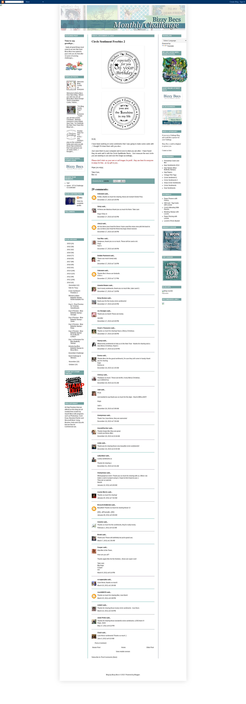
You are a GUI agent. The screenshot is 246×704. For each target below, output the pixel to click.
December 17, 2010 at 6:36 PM (108, 232)
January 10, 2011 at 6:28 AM (107, 485)
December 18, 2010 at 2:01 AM (108, 383)
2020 (69, 253)
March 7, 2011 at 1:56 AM (106, 540)
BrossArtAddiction (104, 505)
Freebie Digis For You (80, 133)
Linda (99, 443)
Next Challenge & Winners (75, 357)
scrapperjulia (102, 579)
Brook (99, 535)
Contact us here (166, 150)
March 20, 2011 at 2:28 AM (106, 585)
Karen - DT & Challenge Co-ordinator (75, 186)
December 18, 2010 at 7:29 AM (108, 421)
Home (123, 647)
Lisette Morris (102, 492)
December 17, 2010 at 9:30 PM (108, 321)
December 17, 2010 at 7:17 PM (108, 278)
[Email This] (114, 181)
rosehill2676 (101, 592)
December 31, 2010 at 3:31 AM (108, 466)
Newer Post (96, 647)
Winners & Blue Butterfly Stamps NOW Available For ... (76, 298)
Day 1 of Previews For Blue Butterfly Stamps (76, 341)
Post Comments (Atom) (109, 657)
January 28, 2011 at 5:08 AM (107, 515)
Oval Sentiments (169, 188)
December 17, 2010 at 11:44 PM (108, 349)
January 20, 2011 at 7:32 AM (107, 498)
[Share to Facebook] (121, 181)
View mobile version (123, 651)
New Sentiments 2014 (171, 165)
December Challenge (76, 353)
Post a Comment (100, 643)
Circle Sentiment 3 (170, 177)
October (72, 364)
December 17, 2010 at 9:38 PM (108, 334)
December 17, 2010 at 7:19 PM (108, 291)
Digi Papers (168, 172)
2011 (69, 280)
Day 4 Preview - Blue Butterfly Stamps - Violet (76, 319)
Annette (100, 522)
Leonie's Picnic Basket (172, 221)
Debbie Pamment (103, 256)
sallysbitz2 (101, 456)
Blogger (137, 675)
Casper (100, 547)
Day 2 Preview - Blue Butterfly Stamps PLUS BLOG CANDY (76, 334)
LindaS (99, 605)
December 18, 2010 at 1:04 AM (108, 368)
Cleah (99, 633)
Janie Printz (101, 618)
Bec (80, 198)
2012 (69, 277)
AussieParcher (102, 428)
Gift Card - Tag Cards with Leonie (171, 204)
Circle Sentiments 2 (171, 180)
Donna (99, 355)
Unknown (100, 194)
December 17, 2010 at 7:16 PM (108, 264)
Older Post (150, 647)
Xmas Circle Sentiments (172, 183)
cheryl (99, 223)
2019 (69, 256)
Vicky (99, 206)
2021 (69, 250)
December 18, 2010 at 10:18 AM (108, 436)
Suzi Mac (100, 238)
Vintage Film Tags (170, 175)
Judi (98, 390)
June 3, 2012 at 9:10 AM (105, 638)
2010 (69, 282)
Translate (170, 46)
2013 (69, 274)
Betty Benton (102, 298)
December (72, 285)
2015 (69, 267)
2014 (69, 271)
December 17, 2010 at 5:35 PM (108, 200)
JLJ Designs (101, 311)
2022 (69, 247)
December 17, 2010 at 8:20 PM (108, 304)
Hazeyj (99, 341)
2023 (69, 244)
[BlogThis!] (116, 181)
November (72, 362)
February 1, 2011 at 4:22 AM (107, 528)
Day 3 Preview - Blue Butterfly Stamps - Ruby (76, 326)
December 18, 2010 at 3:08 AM (108, 408)
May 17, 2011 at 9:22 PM (105, 626)
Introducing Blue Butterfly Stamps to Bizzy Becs (76, 348)
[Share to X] (119, 181)
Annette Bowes (103, 285)
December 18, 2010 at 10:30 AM (108, 449)
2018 (69, 259)
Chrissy (100, 375)
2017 (69, 262)
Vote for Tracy (73, 288)
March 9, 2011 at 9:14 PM (106, 573)
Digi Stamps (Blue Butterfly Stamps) (170, 169)
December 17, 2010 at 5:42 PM (108, 217)
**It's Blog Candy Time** (80, 108)
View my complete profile (80, 203)
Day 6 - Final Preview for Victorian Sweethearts (76, 306)
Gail (68, 183)
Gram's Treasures (104, 328)
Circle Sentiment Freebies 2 (108, 41)
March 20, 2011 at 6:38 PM (106, 598)
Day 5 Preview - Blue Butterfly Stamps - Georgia (76, 313)
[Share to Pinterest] (124, 181)
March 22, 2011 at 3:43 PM (106, 611)
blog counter (165, 293)
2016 (69, 265)
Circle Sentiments (170, 185)
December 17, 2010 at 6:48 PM (108, 249)
